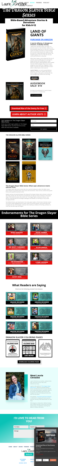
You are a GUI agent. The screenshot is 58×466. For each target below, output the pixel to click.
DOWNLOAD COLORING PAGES (29, 362)
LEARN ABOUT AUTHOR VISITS (27, 114)
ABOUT (26, 3)
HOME (21, 3)
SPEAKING (22, 6)
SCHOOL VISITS (23, 463)
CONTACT (30, 6)
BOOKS (32, 3)
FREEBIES (39, 3)
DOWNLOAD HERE (39, 454)
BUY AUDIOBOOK (36, 95)
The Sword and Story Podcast (44, 396)
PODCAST (46, 3)
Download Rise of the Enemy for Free (28, 108)
